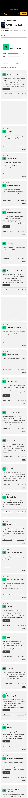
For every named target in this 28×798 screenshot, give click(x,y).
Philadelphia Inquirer (12, 327)
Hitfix (6, 638)
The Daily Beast (10, 381)
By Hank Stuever (6, 369)
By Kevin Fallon (6, 400)
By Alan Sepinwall (7, 540)
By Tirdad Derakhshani (8, 342)
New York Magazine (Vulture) (11, 790)
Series (24, 97)
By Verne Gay (5, 258)
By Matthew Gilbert (7, 456)
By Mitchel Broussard (7, 200)
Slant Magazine (10, 696)
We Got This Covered (12, 185)
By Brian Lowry (6, 746)
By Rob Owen (5, 777)
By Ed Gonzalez (6, 714)
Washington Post (10, 354)
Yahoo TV (8, 469)
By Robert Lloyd (6, 428)
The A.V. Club (9, 606)
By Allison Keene (6, 146)
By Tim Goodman (6, 289)
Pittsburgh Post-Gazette (13, 758)
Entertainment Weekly (12, 552)
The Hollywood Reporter (13, 271)
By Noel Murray (6, 625)
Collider (7, 131)
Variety (7, 727)
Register (23, 13)
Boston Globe (9, 441)
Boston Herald (10, 158)
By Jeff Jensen (6, 567)
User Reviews (14, 30)
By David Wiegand (7, 93)
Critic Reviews (5, 30)
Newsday (8, 244)
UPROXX (8, 524)
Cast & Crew (22, 30)
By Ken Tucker (6, 484)
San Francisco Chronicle (13, 75)
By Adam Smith (6, 173)
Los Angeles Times (11, 413)
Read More (6, 89)
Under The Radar (11, 669)
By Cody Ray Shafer (7, 683)
